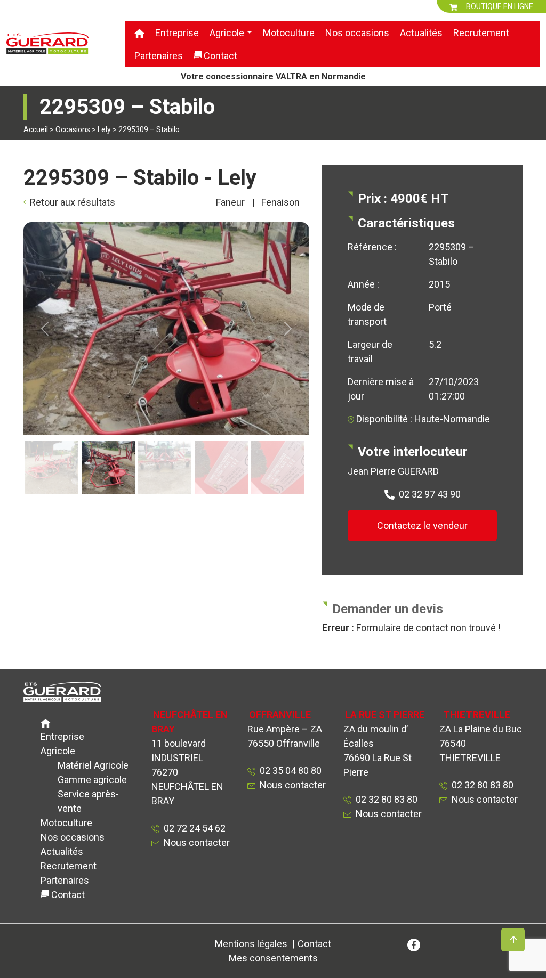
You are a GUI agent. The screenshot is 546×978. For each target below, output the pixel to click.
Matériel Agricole (93, 765)
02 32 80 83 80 (384, 799)
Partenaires (158, 55)
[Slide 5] (277, 441)
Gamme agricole (92, 779)
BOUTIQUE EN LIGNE (499, 6)
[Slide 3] (164, 441)
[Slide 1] (51, 441)
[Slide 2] (108, 441)
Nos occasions (357, 32)
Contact (220, 55)
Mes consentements (273, 958)
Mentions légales (251, 943)
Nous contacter (197, 842)
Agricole (227, 32)
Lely (104, 129)
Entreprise (177, 32)
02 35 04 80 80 (288, 770)
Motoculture (289, 32)
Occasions (72, 129)
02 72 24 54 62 (192, 828)
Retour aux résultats (72, 202)
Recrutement (481, 32)
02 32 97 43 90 (430, 494)
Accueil (35, 129)
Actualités (421, 32)
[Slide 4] (221, 441)
